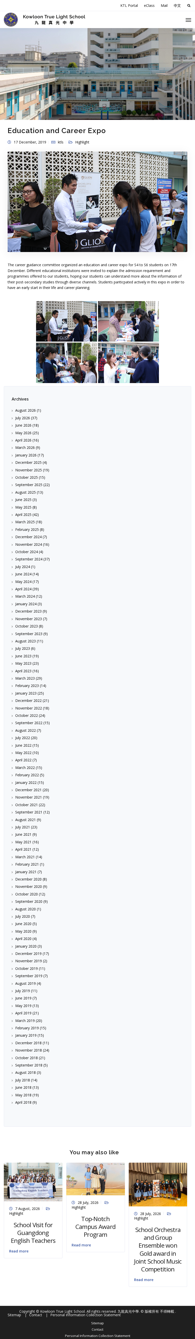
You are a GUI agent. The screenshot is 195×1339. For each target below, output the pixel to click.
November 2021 (28, 797)
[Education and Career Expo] (97, 203)
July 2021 (22, 827)
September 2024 (28, 559)
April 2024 (23, 589)
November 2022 (28, 708)
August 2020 (25, 909)
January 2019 (26, 1035)
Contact (97, 1329)
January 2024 (26, 603)
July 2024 (22, 566)
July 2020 (22, 916)
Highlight (82, 142)
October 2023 (26, 626)
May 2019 (23, 1005)
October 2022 (26, 715)
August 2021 (25, 819)
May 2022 (23, 752)
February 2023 (27, 685)
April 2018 (23, 1102)
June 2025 (23, 499)
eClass (149, 5)
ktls (60, 142)
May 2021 (23, 842)
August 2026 (25, 410)
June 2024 (23, 574)
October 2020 (26, 894)
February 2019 (27, 1028)
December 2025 (28, 462)
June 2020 (23, 923)
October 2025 (26, 477)
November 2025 (28, 470)
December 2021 (28, 789)
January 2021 (26, 871)
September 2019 (28, 975)
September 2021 (28, 812)
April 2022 (23, 760)
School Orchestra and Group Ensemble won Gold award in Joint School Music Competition (158, 1249)
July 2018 (22, 1080)
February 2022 (27, 774)
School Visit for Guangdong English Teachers (33, 1233)
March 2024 (25, 596)
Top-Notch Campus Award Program (95, 1227)
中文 (177, 5)
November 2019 (28, 960)
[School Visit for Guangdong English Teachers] (33, 1181)
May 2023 (23, 663)
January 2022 (26, 782)
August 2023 (25, 641)
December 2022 (28, 700)
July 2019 (22, 990)
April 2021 (23, 849)
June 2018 (23, 1087)
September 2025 (28, 484)
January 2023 (26, 693)
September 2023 (28, 633)
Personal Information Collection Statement (97, 1335)
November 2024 (28, 544)
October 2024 (26, 551)
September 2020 (28, 901)
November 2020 (28, 886)
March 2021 (25, 856)
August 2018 (25, 1072)
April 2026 (23, 440)
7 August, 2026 (27, 1208)
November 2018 (28, 1050)
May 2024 (23, 581)
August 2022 (25, 730)
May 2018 (23, 1095)
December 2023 (28, 611)
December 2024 (28, 536)
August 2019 (25, 983)
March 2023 (25, 678)
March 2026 (25, 447)
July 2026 (22, 417)
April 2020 (23, 938)
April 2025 (23, 514)
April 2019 (23, 1013)
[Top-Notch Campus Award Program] (95, 1178)
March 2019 (25, 1020)
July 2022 (22, 737)
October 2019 (26, 968)
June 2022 (23, 745)
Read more (18, 1251)
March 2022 (25, 767)
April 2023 (23, 670)
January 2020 (26, 946)
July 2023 (22, 648)
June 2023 (23, 656)
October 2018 (26, 1057)
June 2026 (23, 425)
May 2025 (23, 507)
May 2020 (23, 931)
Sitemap (97, 1323)
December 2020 (28, 879)
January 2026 (26, 455)
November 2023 (28, 618)
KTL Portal (129, 5)
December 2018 (28, 1042)
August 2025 (25, 492)
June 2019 (23, 998)
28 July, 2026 (88, 1202)
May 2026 (23, 432)
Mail (164, 5)
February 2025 (27, 529)
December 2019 (28, 953)
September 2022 (28, 722)
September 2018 (28, 1065)
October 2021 (26, 804)
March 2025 (25, 521)
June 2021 (23, 834)
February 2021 (27, 864)
